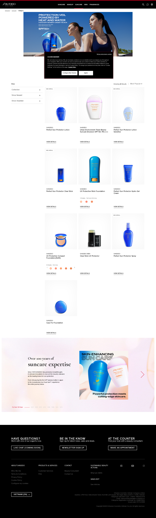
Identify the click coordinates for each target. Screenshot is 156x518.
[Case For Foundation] (61, 298)
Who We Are (16, 471)
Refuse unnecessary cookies (104, 54)
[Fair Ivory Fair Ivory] (82, 202)
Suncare (78, 5)
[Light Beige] (55, 268)
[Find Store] (152, 4)
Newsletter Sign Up (73, 448)
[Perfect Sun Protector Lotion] (61, 105)
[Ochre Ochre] (93, 202)
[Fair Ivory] (50, 268)
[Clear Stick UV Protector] (94, 231)
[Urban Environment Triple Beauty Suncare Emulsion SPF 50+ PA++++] (94, 105)
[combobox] (135, 84)
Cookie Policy (16, 480)
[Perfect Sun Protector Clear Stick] (61, 167)
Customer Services (45, 471)
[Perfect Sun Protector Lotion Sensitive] (128, 105)
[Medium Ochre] (71, 268)
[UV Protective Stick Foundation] (94, 167)
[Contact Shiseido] (148, 4)
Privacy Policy (16, 477)
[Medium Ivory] (66, 268)
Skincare (61, 5)
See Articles (95, 484)
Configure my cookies (19, 483)
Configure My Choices (69, 73)
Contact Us (69, 474)
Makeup (70, 5)
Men (86, 5)
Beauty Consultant (72, 471)
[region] (78, 65)
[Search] (143, 4)
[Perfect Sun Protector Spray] (128, 231)
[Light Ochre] (60, 268)
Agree (86, 73)
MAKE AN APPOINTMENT (122, 448)
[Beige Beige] (88, 202)
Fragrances (94, 5)
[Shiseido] (8, 4)
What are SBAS (96, 473)
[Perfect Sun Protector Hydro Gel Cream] (128, 167)
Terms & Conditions (18, 474)
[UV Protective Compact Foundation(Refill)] (61, 231)
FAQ (40, 474)
